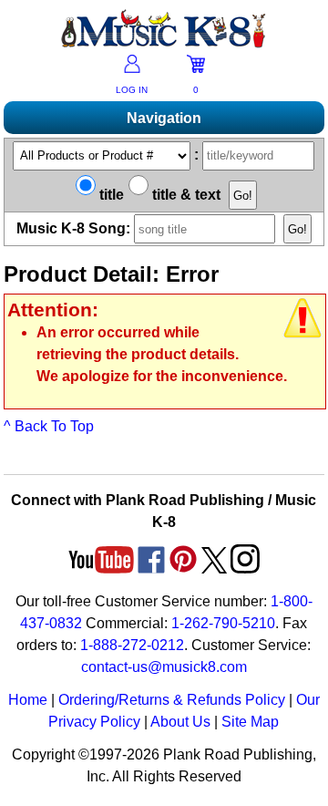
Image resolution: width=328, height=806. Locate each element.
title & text (184, 194)
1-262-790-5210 (223, 623)
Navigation (164, 118)
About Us (180, 721)
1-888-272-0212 (132, 645)
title (110, 194)
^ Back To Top (49, 426)
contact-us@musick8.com (164, 667)
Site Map (250, 721)
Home (27, 700)
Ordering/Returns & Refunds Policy (171, 700)
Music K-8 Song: (75, 228)
